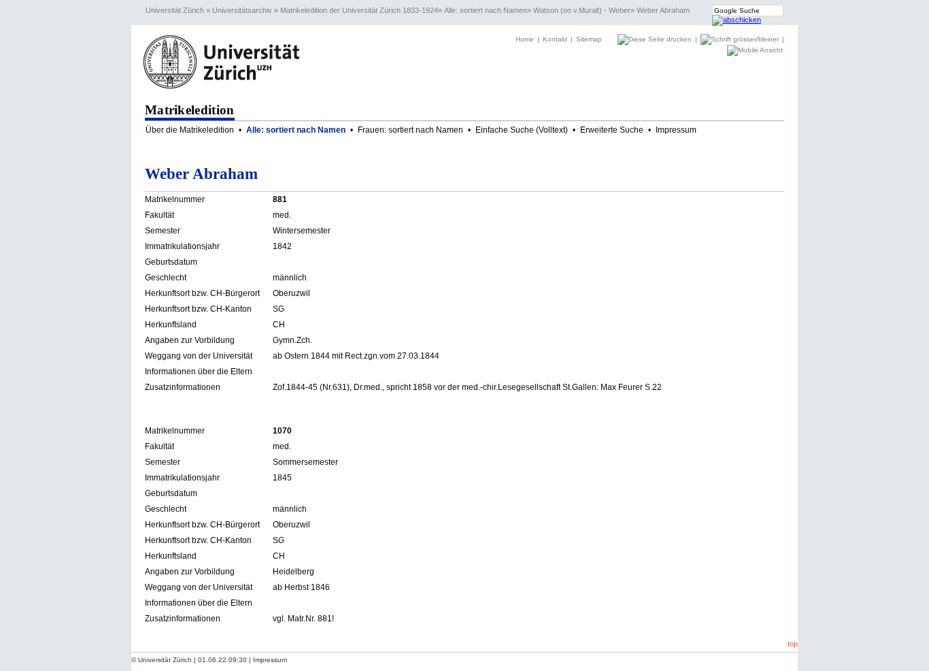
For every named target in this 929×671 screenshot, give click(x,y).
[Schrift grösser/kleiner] (740, 39)
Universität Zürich (175, 10)
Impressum (676, 130)
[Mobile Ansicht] (755, 50)
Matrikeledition (190, 110)
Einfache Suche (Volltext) (521, 130)
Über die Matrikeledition (190, 130)
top (793, 644)
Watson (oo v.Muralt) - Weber (581, 10)
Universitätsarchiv (242, 10)
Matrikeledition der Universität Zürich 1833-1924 (359, 10)
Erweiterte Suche (611, 130)
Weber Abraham (663, 10)
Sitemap (589, 39)
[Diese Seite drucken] (655, 39)
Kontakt (555, 39)
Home (525, 39)
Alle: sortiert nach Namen (485, 10)
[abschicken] (736, 20)
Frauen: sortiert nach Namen (410, 130)
